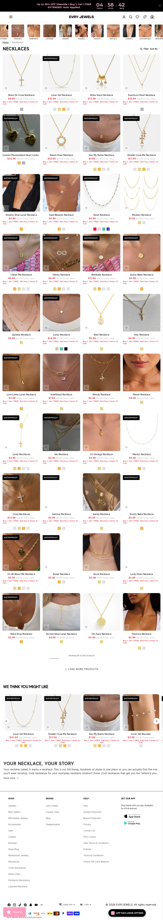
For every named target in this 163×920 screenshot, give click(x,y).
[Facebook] (9, 904)
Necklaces (13, 861)
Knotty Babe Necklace (141, 514)
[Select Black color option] (66, 349)
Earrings (12, 843)
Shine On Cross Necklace (21, 95)
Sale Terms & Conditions (96, 843)
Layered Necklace (17, 886)
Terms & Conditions (93, 855)
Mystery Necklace (141, 214)
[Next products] (156, 721)
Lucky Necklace (61, 334)
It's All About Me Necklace (21, 574)
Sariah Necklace (61, 574)
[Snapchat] (30, 904)
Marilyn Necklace (142, 454)
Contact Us (89, 830)
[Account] (124, 17)
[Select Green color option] (104, 229)
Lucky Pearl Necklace (141, 574)
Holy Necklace (141, 334)
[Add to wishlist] (6, 88)
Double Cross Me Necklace (142, 155)
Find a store (89, 836)
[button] (11, 16)
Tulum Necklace (101, 214)
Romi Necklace (101, 334)
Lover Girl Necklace (61, 95)
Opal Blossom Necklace (61, 214)
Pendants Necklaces (19, 880)
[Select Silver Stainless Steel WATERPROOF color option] (23, 163)
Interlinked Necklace (61, 394)
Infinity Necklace (61, 274)
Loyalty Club (52, 812)
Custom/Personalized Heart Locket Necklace (21, 155)
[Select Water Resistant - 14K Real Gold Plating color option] (59, 109)
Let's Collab (52, 805)
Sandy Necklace (101, 514)
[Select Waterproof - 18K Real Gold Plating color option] (64, 109)
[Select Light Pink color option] (99, 229)
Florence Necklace (141, 634)
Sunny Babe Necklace (141, 274)
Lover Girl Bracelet (141, 734)
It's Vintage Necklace (101, 454)
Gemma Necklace (61, 514)
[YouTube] (36, 904)
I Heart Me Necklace (21, 274)
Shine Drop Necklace (21, 634)
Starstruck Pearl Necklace (141, 95)
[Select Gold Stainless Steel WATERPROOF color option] (19, 163)
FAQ (85, 805)
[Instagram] (14, 904)
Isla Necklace (61, 454)
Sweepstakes (53, 824)
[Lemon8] (41, 904)
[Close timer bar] (160, 5)
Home (6, 42)
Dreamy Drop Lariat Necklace (21, 214)
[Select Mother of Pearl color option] (57, 349)
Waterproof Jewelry (18, 855)
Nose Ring (13, 849)
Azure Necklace (101, 574)
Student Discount (92, 812)
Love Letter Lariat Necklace (21, 394)
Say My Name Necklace (101, 155)
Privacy (87, 824)
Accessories (14, 824)
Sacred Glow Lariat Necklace (61, 634)
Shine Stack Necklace (101, 95)
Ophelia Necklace (21, 334)
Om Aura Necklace (102, 634)
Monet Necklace (141, 394)
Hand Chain (14, 874)
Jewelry (12, 805)
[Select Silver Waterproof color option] (22, 109)
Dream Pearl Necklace (61, 155)
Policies (87, 849)
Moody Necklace (102, 394)
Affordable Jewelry (18, 818)
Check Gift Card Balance (96, 861)
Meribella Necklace (101, 274)
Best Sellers (14, 812)
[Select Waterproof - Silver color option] (68, 109)
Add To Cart (29, 87)
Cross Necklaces (21, 514)
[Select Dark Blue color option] (108, 229)
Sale (10, 830)
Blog (48, 818)
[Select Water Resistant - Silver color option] (55, 109)
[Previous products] (6, 721)
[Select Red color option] (95, 229)
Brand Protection (92, 818)
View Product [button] (30, 148)
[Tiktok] (20, 904)
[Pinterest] (25, 904)
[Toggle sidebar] (144, 17)
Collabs (12, 836)
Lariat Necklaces (21, 454)
